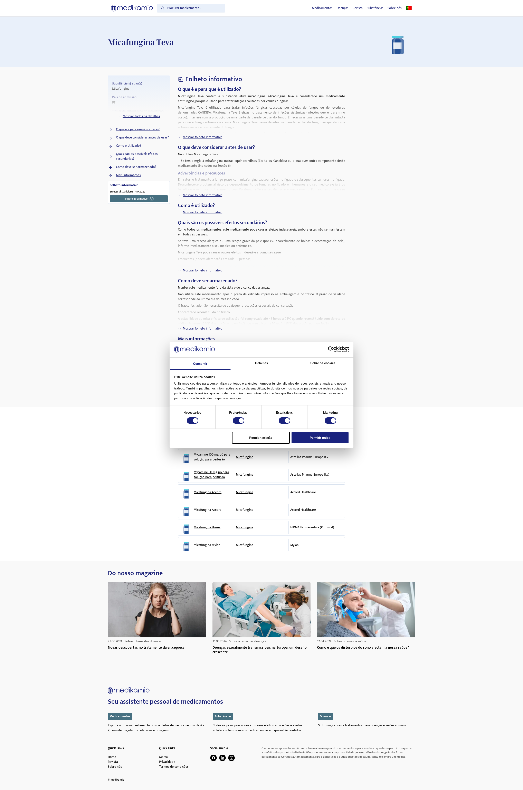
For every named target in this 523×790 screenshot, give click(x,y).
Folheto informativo (136, 198)
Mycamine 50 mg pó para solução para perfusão (211, 475)
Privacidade (167, 762)
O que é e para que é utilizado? (138, 129)
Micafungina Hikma (207, 527)
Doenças (343, 8)
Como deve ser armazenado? (136, 167)
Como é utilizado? (128, 145)
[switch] (238, 420)
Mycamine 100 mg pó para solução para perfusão (212, 457)
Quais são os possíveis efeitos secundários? (137, 156)
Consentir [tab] (200, 363)
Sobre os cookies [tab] (322, 363)
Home (112, 757)
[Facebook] (213, 758)
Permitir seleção (260, 437)
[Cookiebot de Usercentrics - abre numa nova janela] (331, 349)
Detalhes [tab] (261, 363)
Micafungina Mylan (207, 545)
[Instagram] (231, 758)
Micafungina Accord (207, 492)
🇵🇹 (409, 8)
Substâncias (375, 8)
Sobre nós (395, 8)
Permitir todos (320, 437)
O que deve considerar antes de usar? (142, 137)
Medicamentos (322, 8)
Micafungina (244, 457)
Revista (358, 8)
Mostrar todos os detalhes (141, 116)
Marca (163, 757)
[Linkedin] (222, 758)
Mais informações (128, 175)
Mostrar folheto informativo (202, 137)
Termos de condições (174, 766)
